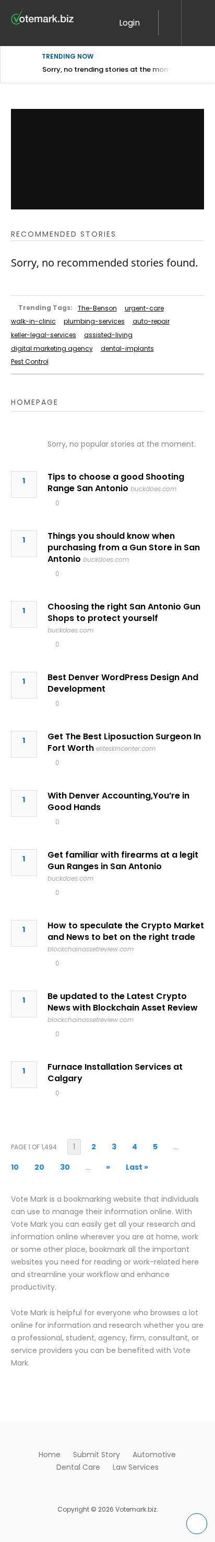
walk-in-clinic (33, 321)
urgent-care (144, 308)
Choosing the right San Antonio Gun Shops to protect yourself (123, 612)
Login (129, 23)
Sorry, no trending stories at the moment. (113, 69)
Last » (137, 1167)
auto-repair (151, 321)
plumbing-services (94, 321)
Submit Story (96, 1454)
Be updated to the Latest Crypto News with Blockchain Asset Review (122, 1002)
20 (39, 1167)
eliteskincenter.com (126, 748)
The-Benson (97, 308)
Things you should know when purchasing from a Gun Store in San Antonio (123, 547)
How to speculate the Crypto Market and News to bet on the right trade (125, 931)
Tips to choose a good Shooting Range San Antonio (115, 482)
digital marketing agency (52, 348)
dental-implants (127, 348)
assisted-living (108, 334)
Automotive (154, 1454)
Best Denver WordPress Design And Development (122, 683)
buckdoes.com (153, 488)
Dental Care (78, 1467)
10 (15, 1167)
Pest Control (30, 361)
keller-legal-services (43, 334)
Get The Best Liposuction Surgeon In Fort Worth (124, 742)
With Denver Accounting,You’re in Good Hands (118, 801)
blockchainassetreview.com (90, 949)
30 (65, 1167)
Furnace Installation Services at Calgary (115, 1072)
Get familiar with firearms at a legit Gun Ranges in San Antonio (122, 860)
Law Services (136, 1467)
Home (50, 1454)
